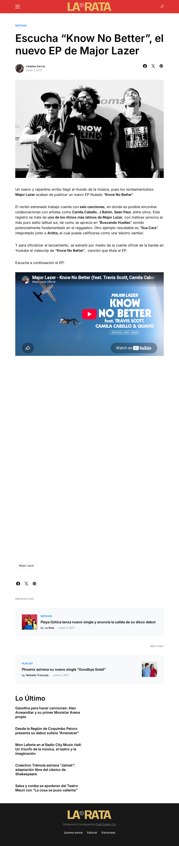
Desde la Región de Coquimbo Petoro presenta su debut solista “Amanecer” (47, 730)
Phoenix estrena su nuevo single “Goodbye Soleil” (64, 669)
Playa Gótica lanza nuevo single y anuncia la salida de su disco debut (98, 622)
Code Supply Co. (105, 824)
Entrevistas (108, 832)
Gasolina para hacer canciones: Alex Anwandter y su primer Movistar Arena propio (47, 712)
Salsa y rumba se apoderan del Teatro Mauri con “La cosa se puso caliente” (46, 788)
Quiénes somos (73, 832)
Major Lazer (26, 565)
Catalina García (35, 66)
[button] (17, 6)
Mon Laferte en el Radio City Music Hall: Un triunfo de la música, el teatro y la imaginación (48, 749)
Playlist (27, 663)
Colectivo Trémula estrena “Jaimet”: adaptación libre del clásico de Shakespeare (45, 769)
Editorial (92, 832)
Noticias (21, 25)
